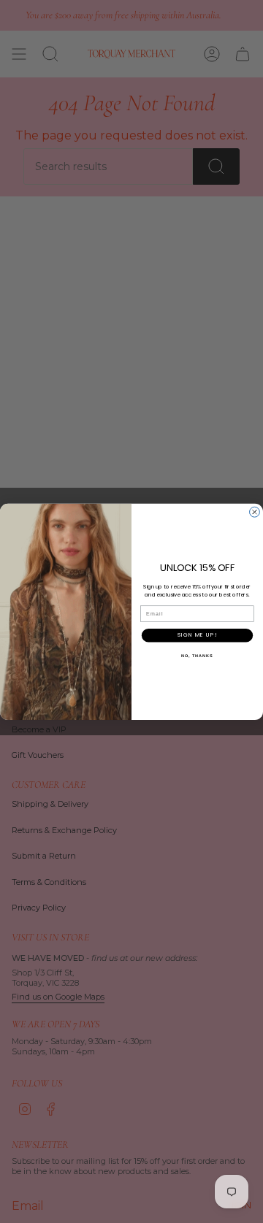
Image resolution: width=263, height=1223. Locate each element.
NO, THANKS (197, 655)
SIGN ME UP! (197, 635)
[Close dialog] (255, 512)
